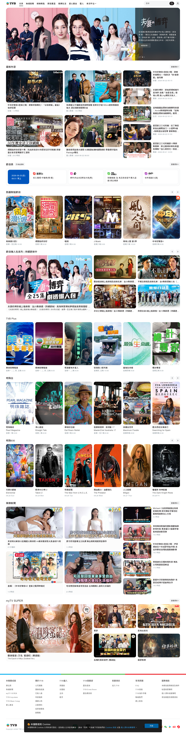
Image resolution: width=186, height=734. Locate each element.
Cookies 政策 (111, 727)
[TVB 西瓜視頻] (178, 726)
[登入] (178, 3)
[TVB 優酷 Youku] (169, 726)
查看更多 (174, 67)
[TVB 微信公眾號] (165, 726)
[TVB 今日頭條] (174, 726)
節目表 (9, 164)
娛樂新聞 (11, 503)
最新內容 (11, 66)
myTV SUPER (14, 600)
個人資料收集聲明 (128, 727)
